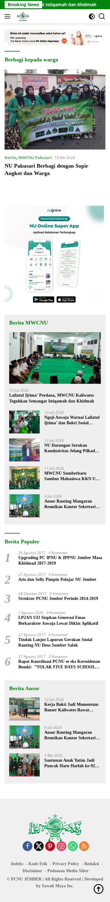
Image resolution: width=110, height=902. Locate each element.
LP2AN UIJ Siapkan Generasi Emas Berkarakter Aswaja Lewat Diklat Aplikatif (58, 620)
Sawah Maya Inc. (58, 886)
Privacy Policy (66, 863)
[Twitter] (39, 846)
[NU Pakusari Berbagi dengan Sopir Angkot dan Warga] (55, 109)
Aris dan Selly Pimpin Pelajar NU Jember (57, 579)
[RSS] (84, 846)
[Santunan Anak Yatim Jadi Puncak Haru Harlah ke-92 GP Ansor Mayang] (24, 764)
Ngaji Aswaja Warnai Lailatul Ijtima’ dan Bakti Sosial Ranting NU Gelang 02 (72, 420)
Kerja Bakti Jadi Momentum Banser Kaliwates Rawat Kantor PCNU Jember (71, 707)
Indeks (17, 863)
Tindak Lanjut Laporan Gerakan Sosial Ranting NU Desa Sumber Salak (55, 642)
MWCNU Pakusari (35, 157)
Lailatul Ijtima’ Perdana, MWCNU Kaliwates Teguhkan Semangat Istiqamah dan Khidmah (51, 398)
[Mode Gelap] (91, 16)
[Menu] (9, 16)
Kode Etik (37, 863)
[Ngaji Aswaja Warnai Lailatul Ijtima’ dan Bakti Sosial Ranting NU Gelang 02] (24, 422)
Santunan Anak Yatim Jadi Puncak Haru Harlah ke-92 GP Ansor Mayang (69, 763)
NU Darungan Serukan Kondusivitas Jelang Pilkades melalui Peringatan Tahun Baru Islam (71, 448)
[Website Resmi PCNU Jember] (22, 16)
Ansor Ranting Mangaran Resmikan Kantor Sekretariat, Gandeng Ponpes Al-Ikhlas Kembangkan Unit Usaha (72, 504)
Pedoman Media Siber (68, 871)
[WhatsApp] (73, 846)
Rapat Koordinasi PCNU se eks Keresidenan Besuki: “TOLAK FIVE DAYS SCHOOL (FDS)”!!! (59, 664)
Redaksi (91, 863)
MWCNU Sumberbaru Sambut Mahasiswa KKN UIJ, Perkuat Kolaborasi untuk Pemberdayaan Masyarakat (72, 476)
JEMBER (33, 879)
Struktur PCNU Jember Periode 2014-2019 (58, 598)
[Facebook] (27, 846)
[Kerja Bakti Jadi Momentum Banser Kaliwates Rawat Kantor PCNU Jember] (24, 709)
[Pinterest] (50, 846)
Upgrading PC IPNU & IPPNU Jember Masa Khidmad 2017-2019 (60, 560)
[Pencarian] (101, 16)
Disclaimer (32, 871)
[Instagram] (61, 846)
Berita (10, 157)
